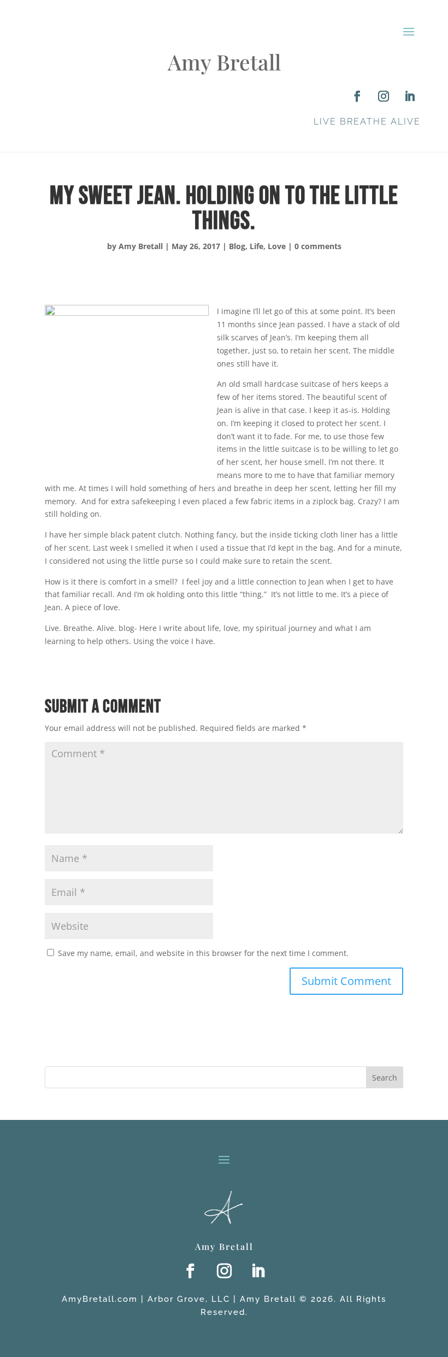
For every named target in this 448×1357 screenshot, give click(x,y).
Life (256, 246)
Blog (237, 246)
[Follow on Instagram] (383, 96)
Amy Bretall (141, 246)
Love (277, 246)
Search (384, 1077)
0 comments (317, 246)
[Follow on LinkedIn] (410, 96)
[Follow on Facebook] (357, 96)
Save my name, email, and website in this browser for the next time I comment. (203, 953)
